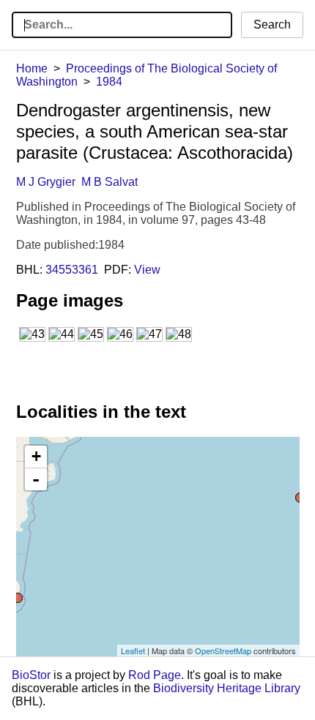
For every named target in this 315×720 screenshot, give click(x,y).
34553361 (71, 269)
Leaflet (133, 650)
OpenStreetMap (223, 650)
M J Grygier (45, 182)
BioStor (31, 675)
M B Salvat (109, 182)
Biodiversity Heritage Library (226, 688)
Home (32, 68)
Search (272, 24)
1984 (109, 81)
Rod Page (154, 675)
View (147, 269)
